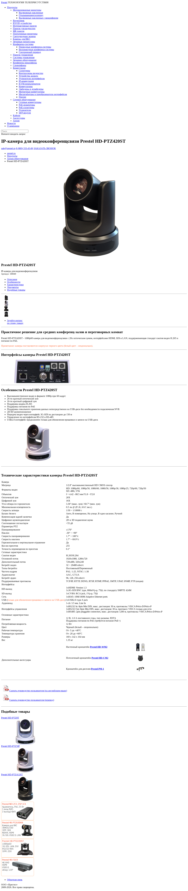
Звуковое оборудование (24, 60)
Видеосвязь (18, 20)
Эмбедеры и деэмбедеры (31, 89)
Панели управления (23, 55)
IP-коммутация (26, 81)
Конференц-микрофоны (25, 62)
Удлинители (25, 110)
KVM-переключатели (29, 84)
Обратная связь (14, 879)
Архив (16, 120)
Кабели (16, 115)
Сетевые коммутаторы (30, 102)
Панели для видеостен (24, 28)
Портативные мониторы (25, 33)
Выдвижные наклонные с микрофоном (38, 18)
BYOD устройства (22, 23)
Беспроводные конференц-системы (36, 49)
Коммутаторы (26, 86)
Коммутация (19, 68)
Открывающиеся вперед (31, 15)
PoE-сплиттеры (26, 107)
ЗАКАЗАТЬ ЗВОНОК (45, 148)
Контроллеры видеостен (31, 73)
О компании (13, 126)
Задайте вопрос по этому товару (15, 321)
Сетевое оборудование (24, 99)
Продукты (12, 7)
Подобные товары (16, 290)
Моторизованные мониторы (27, 10)
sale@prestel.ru (8, 148)
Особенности (13, 282)
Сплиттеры (24, 70)
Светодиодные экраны (24, 36)
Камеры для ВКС (21, 39)
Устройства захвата (28, 76)
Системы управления (23, 57)
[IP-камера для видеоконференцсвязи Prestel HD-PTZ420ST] (90, 259)
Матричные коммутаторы (32, 91)
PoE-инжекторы (27, 105)
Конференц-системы (23, 44)
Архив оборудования (17, 158)
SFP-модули (25, 113)
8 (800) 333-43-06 (24, 148)
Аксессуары (19, 118)
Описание (12, 279)
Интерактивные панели (25, 26)
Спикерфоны (19, 65)
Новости (11, 123)
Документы (13, 287)
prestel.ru (11, 153)
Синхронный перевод (30, 52)
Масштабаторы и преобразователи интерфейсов (43, 94)
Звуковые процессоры (24, 41)
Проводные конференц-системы (35, 47)
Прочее (22, 97)
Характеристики (15, 284)
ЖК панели (18, 31)
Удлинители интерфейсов (32, 78)
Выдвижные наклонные (31, 12)
